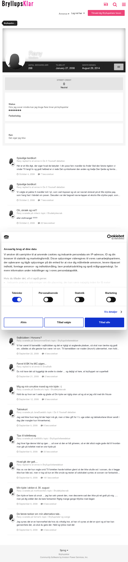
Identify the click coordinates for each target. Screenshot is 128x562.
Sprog (63, 550)
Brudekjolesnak (55, 213)
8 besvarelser (49, 425)
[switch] (48, 299)
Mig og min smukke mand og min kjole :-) (39, 386)
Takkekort (22, 409)
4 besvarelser (51, 353)
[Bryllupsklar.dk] (18, 3)
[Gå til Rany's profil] (11, 160)
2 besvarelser (51, 376)
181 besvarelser (51, 477)
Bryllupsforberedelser (68, 340)
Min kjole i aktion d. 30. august (33, 487)
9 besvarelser (51, 399)
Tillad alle (104, 322)
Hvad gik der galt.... (27, 461)
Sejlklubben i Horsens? (29, 337)
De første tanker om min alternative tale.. (39, 513)
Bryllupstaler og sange (59, 516)
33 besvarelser (50, 451)
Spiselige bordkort (26, 158)
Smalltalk (47, 366)
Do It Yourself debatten (54, 160)
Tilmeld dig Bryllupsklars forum (106, 13)
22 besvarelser (47, 222)
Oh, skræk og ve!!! (27, 210)
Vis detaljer (110, 311)
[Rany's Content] (119, 67)
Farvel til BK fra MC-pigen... (31, 363)
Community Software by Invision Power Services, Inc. (64, 557)
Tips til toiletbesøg (26, 435)
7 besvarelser (47, 174)
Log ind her (77, 13)
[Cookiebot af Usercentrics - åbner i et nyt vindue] (109, 236)
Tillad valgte (64, 322)
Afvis (23, 322)
